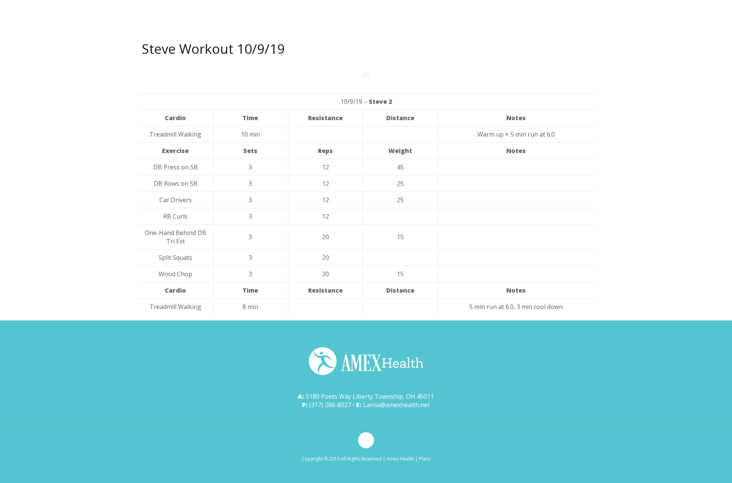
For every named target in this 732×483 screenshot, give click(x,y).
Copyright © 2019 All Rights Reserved (342, 459)
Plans (424, 459)
